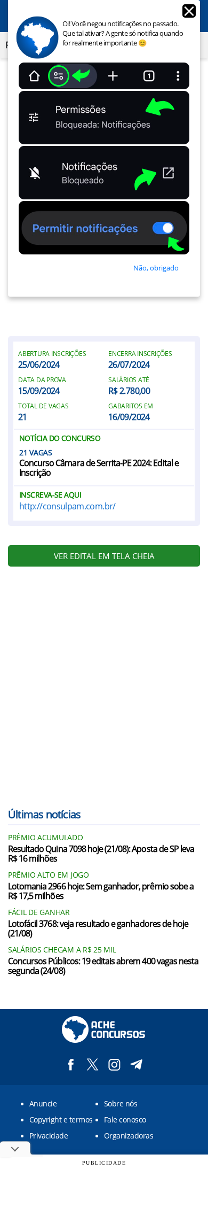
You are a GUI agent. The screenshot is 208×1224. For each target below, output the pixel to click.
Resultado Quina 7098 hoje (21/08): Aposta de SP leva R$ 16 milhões (101, 854)
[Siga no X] (92, 1064)
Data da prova (42, 380)
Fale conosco (125, 1119)
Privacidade (48, 1135)
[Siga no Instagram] (114, 1064)
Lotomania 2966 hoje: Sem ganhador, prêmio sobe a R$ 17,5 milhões (101, 891)
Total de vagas (43, 406)
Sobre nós (120, 1103)
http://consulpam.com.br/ (67, 506)
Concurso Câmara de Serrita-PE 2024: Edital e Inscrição (99, 468)
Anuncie (43, 1103)
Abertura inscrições (52, 354)
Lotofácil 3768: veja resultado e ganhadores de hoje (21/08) (98, 929)
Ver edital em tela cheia (104, 556)
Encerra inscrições (140, 354)
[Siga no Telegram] (136, 1064)
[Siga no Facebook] (70, 1064)
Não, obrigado (156, 268)
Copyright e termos (61, 1119)
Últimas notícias (44, 814)
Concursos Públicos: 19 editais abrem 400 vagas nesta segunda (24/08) (103, 966)
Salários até (128, 380)
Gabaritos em (130, 406)
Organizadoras (128, 1135)
